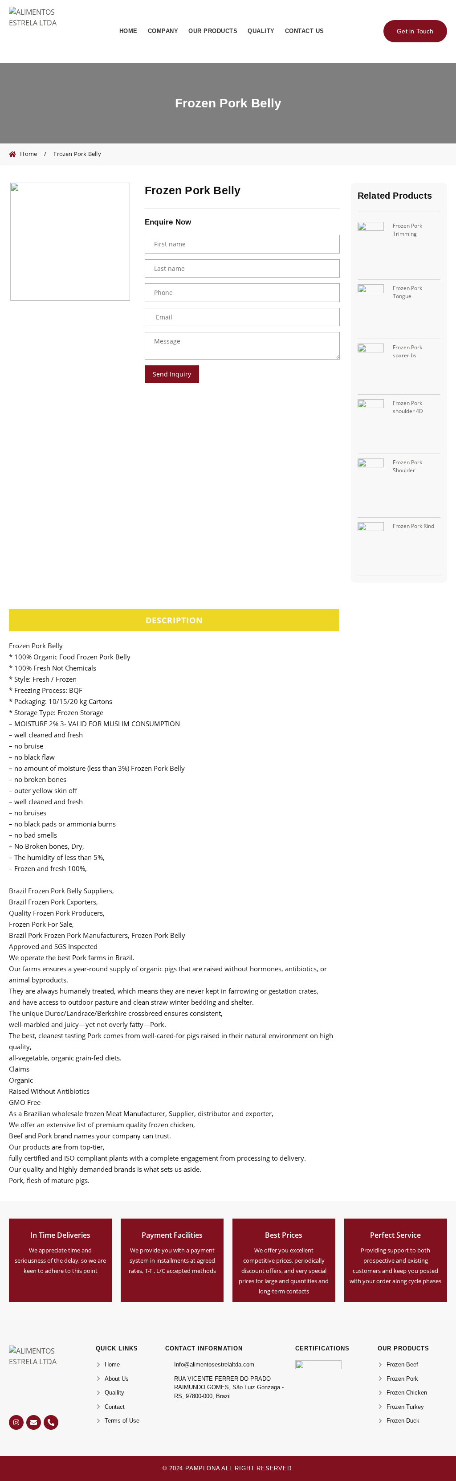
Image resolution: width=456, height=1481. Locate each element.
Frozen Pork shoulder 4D (408, 407)
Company (163, 31)
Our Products (212, 31)
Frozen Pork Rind (413, 526)
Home (128, 31)
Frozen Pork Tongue (407, 292)
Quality (261, 31)
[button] (174, 620)
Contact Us (304, 31)
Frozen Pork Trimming (407, 229)
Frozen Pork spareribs (407, 351)
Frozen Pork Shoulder (407, 466)
